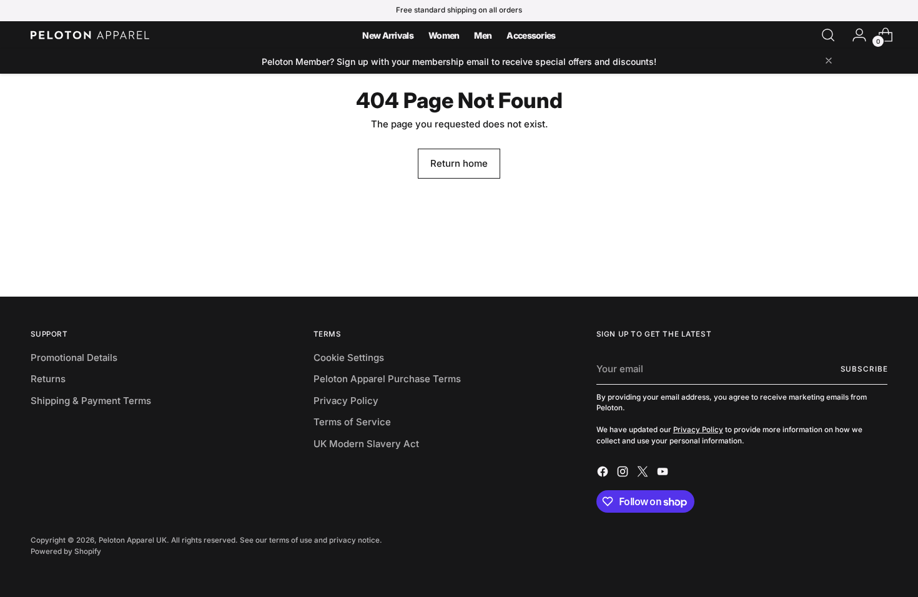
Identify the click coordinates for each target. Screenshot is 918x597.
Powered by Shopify (66, 551)
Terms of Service (352, 422)
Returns (48, 379)
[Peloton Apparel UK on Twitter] (643, 473)
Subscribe (864, 369)
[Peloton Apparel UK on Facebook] (603, 473)
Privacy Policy (345, 401)
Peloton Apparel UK (133, 540)
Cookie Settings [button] (348, 357)
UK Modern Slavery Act (366, 444)
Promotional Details (74, 357)
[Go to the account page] (854, 34)
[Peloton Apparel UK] (90, 35)
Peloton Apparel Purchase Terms (387, 379)
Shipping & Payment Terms (91, 401)
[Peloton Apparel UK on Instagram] (623, 473)
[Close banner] (829, 61)
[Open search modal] (828, 34)
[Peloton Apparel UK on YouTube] (663, 473)
